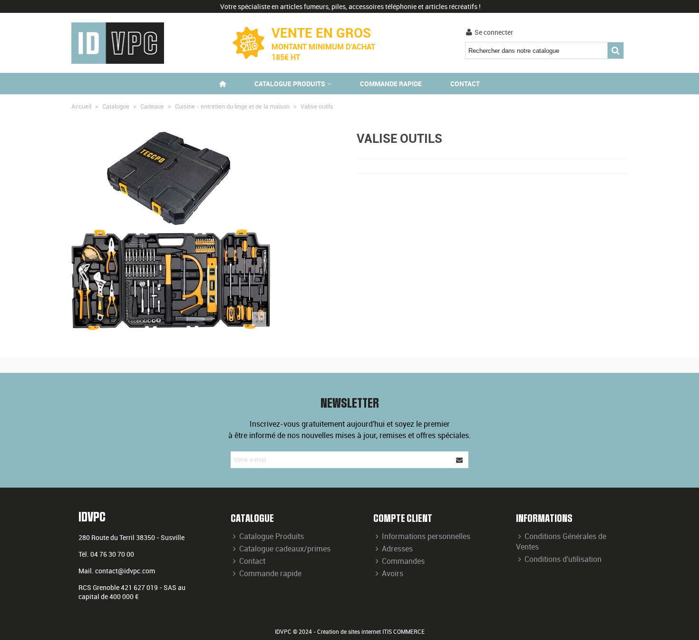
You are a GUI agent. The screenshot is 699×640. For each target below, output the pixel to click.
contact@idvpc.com (125, 570)
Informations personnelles (426, 536)
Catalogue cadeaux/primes (284, 548)
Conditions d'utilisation (563, 559)
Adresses (397, 548)
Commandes (403, 561)
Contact (465, 83)
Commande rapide (391, 83)
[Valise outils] (259, 319)
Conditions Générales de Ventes (561, 541)
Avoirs (392, 573)
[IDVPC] (117, 43)
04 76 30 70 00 (112, 554)
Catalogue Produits (271, 536)
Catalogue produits (289, 83)
